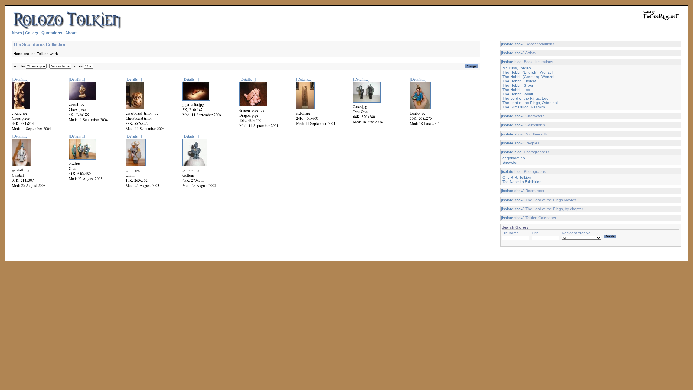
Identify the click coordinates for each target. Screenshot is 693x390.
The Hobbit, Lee (516, 89)
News (17, 33)
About (71, 33)
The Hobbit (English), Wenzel (527, 72)
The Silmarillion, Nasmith (523, 107)
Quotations (51, 33)
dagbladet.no (513, 158)
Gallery (31, 33)
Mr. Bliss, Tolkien (516, 68)
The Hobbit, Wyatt (517, 94)
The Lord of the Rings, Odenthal (530, 102)
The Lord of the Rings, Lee (525, 98)
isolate (507, 44)
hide (518, 62)
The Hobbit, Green (518, 85)
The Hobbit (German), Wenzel (528, 76)
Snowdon (510, 162)
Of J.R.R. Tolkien (516, 177)
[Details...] (20, 79)
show (518, 44)
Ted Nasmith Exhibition (521, 182)
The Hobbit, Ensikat (519, 81)
